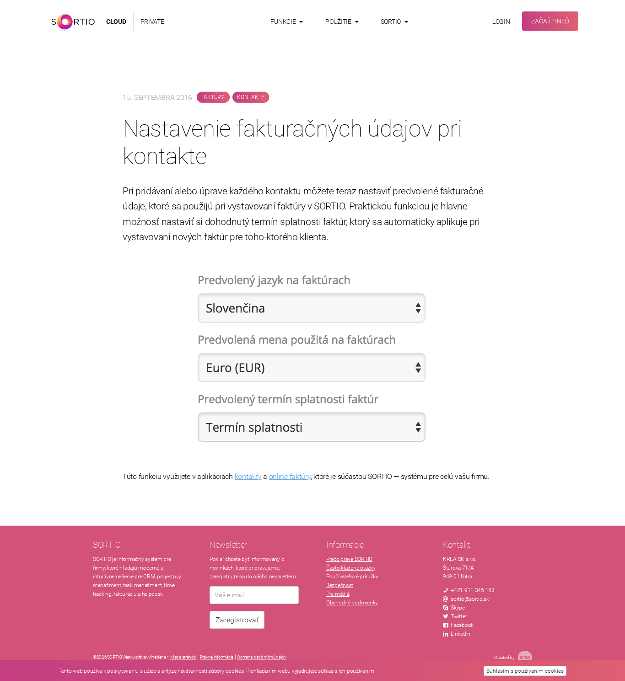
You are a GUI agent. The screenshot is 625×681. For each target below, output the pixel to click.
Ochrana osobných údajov (261, 656)
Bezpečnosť (339, 585)
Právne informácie (216, 656)
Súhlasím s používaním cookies (525, 671)
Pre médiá (337, 594)
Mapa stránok (183, 656)
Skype (458, 607)
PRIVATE (152, 21)
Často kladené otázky (350, 568)
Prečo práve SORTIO (349, 559)
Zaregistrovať (237, 619)
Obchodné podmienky (352, 602)
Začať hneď (550, 21)
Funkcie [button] (283, 21)
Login (501, 21)
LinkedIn (460, 634)
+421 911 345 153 (473, 590)
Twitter (459, 616)
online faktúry (290, 476)
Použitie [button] (338, 21)
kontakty (248, 476)
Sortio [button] (391, 21)
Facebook (462, 625)
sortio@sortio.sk (470, 599)
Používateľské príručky (352, 576)
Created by (504, 657)
